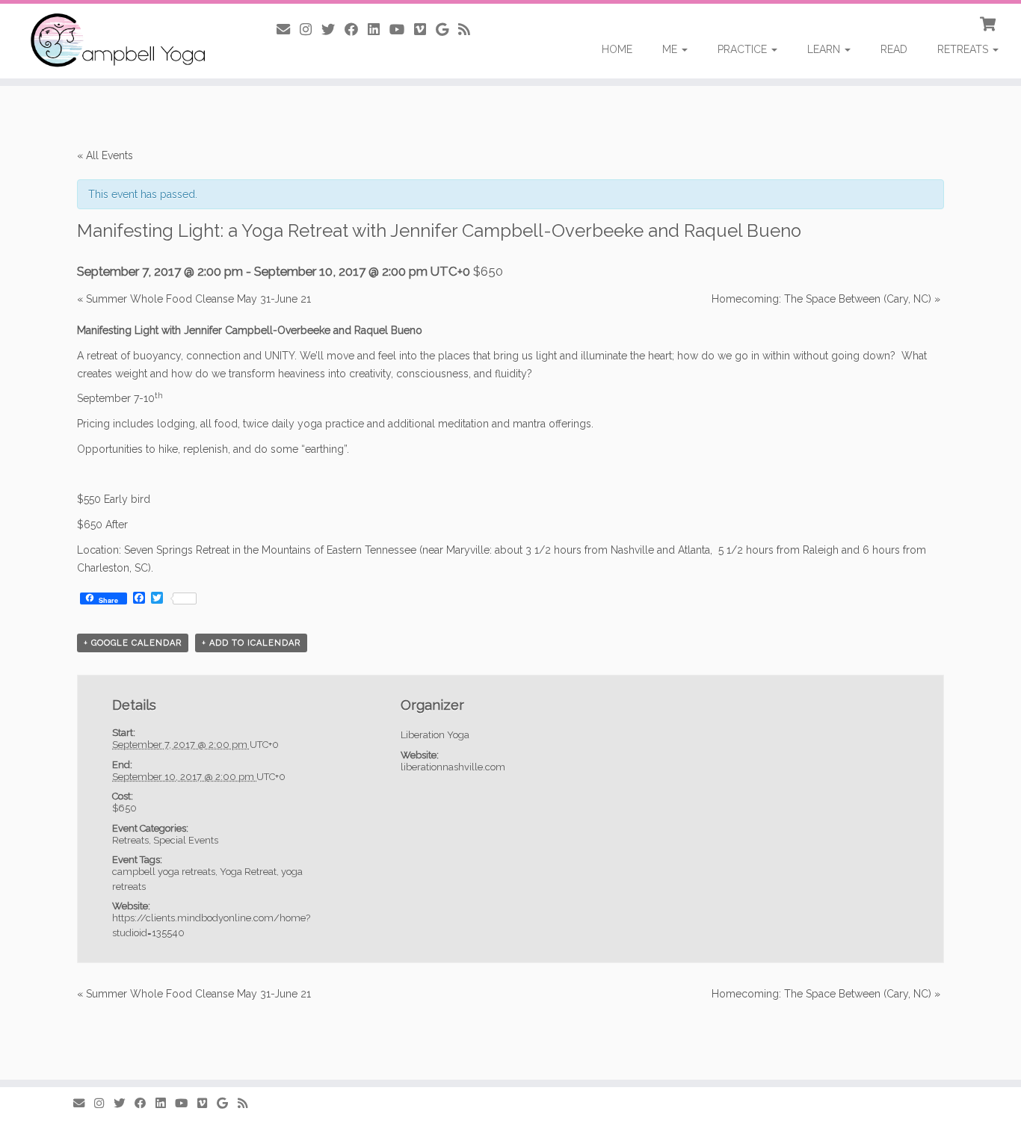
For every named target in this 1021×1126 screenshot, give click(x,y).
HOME (617, 49)
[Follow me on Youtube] (401, 29)
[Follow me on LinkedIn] (378, 29)
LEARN (825, 49)
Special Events (185, 840)
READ (893, 49)
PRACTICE (744, 49)
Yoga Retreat (248, 871)
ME (671, 49)
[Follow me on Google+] (447, 29)
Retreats (130, 840)
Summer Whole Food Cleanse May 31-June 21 (194, 299)
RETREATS (964, 49)
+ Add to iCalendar (251, 643)
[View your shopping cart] (989, 22)
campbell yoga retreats (163, 871)
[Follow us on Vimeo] (425, 29)
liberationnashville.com (453, 767)
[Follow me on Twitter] (333, 29)
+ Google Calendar (133, 643)
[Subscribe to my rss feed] (469, 29)
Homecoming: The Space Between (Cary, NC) (826, 299)
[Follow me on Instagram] (310, 29)
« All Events (105, 155)
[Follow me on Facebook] (356, 29)
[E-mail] (288, 29)
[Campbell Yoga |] (117, 41)
